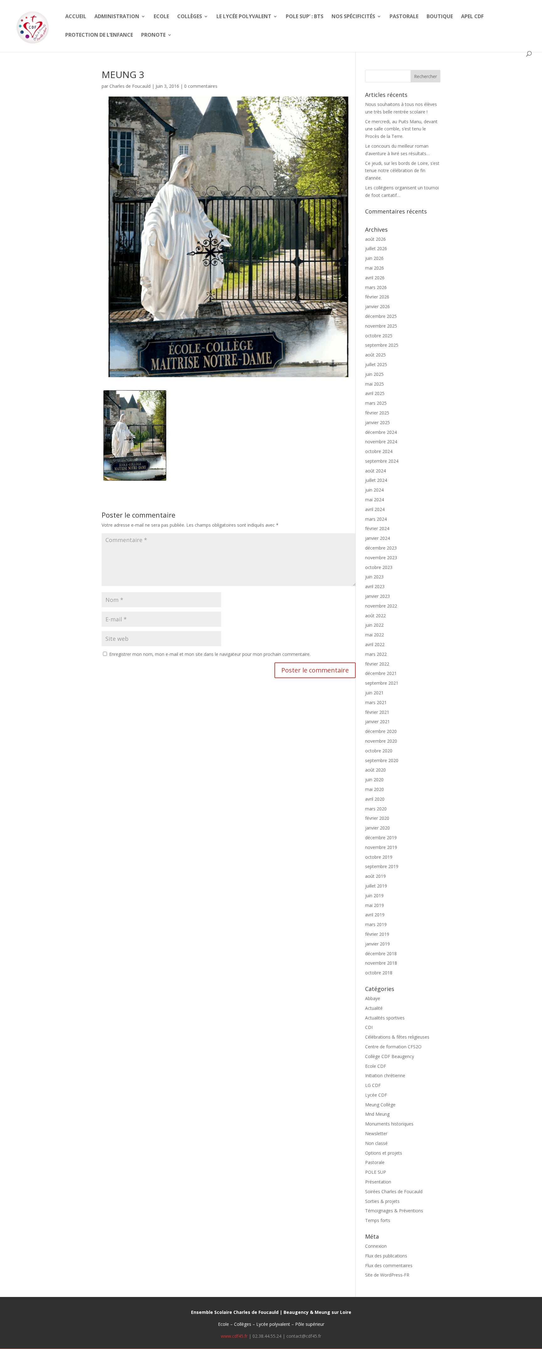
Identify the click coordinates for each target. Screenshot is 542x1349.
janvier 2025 (377, 422)
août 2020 (375, 770)
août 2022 (375, 616)
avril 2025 (375, 393)
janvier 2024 (377, 538)
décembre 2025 (381, 316)
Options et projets (383, 1153)
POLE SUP (375, 1172)
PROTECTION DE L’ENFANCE (99, 35)
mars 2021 (376, 702)
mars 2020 (376, 809)
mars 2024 (376, 519)
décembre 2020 (381, 731)
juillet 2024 (376, 480)
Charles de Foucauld (130, 86)
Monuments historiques (389, 1124)
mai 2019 (374, 905)
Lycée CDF (376, 1095)
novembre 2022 (381, 606)
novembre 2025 (381, 326)
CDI (369, 1027)
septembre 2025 (381, 345)
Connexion (376, 1246)
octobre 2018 (378, 973)
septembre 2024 (381, 461)
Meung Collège (380, 1105)
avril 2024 (375, 509)
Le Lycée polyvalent (243, 17)
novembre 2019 (381, 847)
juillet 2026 (376, 248)
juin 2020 (374, 780)
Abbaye (372, 998)
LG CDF (373, 1085)
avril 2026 (375, 278)
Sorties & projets (382, 1201)
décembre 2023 (381, 548)
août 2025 (375, 355)
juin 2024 (374, 490)
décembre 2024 (381, 432)
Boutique (440, 17)
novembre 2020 (381, 741)
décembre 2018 (381, 953)
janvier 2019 (377, 944)
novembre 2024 (381, 442)
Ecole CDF (375, 1066)
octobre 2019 (378, 857)
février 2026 (377, 297)
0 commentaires (200, 86)
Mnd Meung (377, 1114)
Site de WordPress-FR (387, 1275)
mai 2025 (374, 384)
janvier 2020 (377, 828)
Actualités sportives (385, 1018)
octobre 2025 (378, 336)
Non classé (376, 1143)
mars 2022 (376, 654)
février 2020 (377, 818)
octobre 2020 (378, 751)
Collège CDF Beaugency (389, 1056)
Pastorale (404, 17)
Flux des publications (386, 1256)
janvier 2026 (377, 306)
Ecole (161, 17)
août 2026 (375, 239)
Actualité (374, 1008)
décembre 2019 (381, 837)
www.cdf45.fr (234, 1336)
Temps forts (377, 1220)
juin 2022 (374, 625)
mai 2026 (374, 268)
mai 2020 (374, 789)
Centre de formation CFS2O (393, 1047)
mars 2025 (376, 403)
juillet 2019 (376, 886)
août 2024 (375, 471)
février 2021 (377, 712)
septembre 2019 (381, 866)
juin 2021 (374, 693)
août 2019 (375, 876)
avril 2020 (375, 799)
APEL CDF (472, 17)
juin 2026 (374, 258)
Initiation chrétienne (385, 1075)
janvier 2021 (377, 722)
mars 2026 (376, 287)
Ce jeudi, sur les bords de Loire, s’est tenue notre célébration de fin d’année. (402, 170)
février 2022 (377, 664)
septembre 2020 (381, 760)
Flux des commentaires (388, 1265)
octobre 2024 (378, 451)
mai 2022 (374, 635)
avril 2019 (375, 915)
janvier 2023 (377, 596)
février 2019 (377, 934)
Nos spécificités (353, 17)
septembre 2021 (381, 683)
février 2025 (377, 413)
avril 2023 (375, 586)
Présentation (378, 1182)
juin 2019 (374, 895)
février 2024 (377, 528)
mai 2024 (374, 500)
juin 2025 (374, 374)
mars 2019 (376, 924)
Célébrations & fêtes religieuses (397, 1037)
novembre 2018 (381, 963)
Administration (116, 17)
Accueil (75, 17)
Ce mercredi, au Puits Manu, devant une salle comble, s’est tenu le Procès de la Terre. (401, 129)
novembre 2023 (381, 558)
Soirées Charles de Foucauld (393, 1191)
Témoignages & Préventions (394, 1211)
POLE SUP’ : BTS (304, 17)
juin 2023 (374, 577)
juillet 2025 (376, 364)
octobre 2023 (378, 567)
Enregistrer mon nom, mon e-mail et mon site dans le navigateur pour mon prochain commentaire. (210, 654)
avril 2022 (375, 644)
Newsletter (376, 1133)
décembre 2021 (381, 673)
